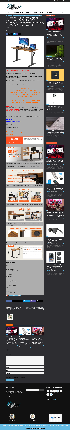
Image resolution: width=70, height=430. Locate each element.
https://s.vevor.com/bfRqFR (14, 112)
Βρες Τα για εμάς (11, 134)
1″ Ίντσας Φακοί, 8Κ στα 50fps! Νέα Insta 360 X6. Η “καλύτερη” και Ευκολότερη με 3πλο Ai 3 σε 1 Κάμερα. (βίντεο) (55, 267)
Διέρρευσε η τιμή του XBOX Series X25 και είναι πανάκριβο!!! (54, 59)
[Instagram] (57, 0)
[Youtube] (63, 0)
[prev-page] (6, 350)
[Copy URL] (19, 34)
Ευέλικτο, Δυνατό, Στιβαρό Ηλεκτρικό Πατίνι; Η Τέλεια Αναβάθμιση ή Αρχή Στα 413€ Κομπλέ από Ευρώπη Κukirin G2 (35, 308)
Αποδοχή (27, 428)
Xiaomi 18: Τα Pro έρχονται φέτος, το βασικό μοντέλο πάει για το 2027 (54, 108)
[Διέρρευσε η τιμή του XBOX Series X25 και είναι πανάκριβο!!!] (55, 51)
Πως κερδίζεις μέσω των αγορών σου (16, 132)
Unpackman (10, 30)
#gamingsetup (21, 95)
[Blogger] (54, 0)
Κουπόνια (34, 15)
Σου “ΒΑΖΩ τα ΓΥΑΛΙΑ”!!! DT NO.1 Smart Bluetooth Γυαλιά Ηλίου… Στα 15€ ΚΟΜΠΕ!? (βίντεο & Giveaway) (54, 240)
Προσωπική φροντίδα (39, 15)
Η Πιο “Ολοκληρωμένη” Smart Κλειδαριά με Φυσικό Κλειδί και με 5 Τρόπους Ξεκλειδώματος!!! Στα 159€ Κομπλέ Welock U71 (54, 187)
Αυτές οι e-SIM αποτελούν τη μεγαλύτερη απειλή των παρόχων (55, 131)
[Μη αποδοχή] (68, 427)
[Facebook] (56, 0)
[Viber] (17, 34)
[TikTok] (60, 0)
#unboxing (33, 95)
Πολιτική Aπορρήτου (40, 428)
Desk (14, 295)
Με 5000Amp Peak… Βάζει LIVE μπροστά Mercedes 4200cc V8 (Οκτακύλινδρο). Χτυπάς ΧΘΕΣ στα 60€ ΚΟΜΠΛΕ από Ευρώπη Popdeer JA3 (15, 308)
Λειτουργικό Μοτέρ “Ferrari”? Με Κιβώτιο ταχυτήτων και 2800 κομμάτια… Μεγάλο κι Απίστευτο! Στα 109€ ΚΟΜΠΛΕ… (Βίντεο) (37, 340)
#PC (13, 95)
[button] (63, 12)
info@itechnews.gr (54, 399)
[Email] (12, 34)
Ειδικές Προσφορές (23, 15)
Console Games (49, 56)
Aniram (47, 61)
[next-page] (8, 350)
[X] (62, 0)
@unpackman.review (25, 88)
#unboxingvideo (24, 97)
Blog (6, 15)
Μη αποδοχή (33, 428)
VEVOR (20, 295)
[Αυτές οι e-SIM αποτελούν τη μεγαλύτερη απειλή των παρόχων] (55, 123)
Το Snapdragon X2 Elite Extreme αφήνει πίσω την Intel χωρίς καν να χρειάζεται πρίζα (54, 84)
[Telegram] (59, 0)
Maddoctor (12, 420)
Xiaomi (48, 104)
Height (17, 295)
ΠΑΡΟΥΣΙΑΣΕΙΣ (10, 15)
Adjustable (10, 295)
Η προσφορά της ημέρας (29, 15)
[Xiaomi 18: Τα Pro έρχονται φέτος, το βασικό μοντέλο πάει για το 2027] (55, 99)
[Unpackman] (6, 30)
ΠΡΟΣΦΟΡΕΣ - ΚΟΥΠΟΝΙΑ (16, 15)
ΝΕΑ (47, 80)
